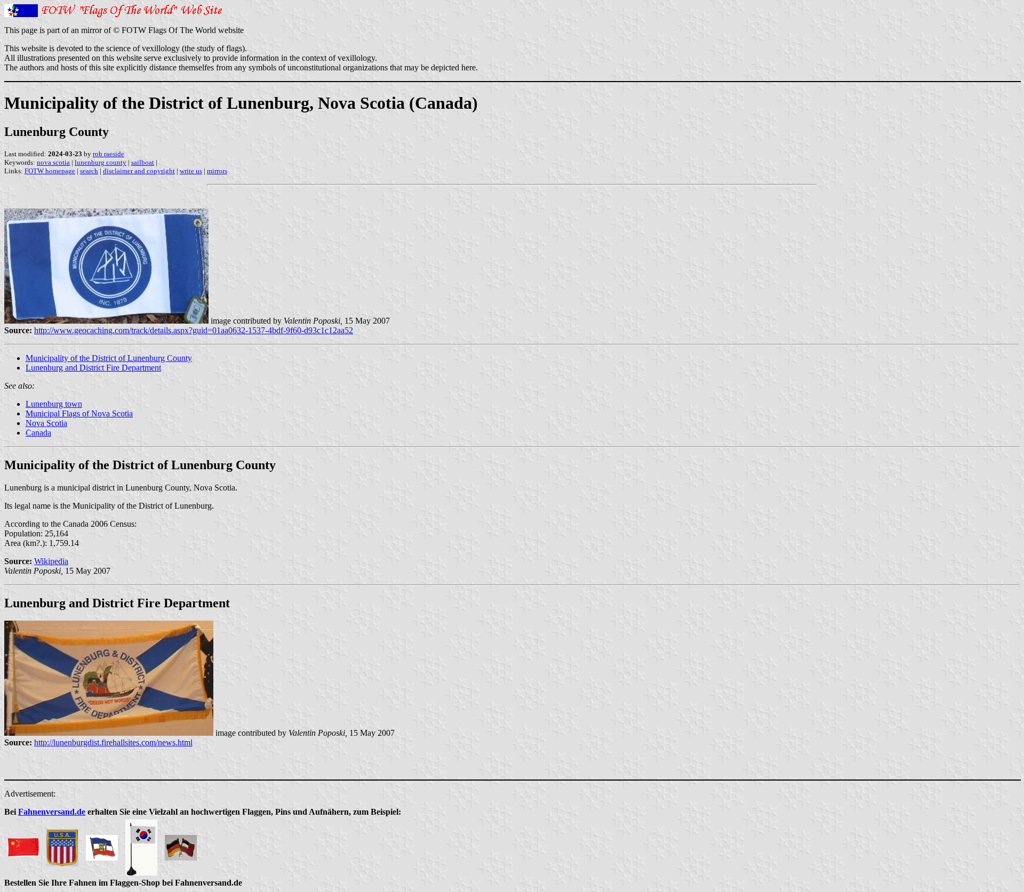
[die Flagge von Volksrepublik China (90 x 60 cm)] (23, 844)
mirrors (217, 171)
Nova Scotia (46, 423)
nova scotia (53, 162)
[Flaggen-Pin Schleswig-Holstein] (102, 844)
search (89, 171)
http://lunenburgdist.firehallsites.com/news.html (113, 742)
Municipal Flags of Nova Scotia (79, 413)
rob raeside (108, 154)
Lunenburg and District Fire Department (93, 367)
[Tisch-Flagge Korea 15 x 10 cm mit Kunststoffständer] (141, 844)
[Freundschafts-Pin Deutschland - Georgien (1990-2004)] (180, 844)
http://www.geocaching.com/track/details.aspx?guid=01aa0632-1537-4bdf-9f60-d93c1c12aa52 (193, 330)
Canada (38, 432)
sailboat (142, 162)
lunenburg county (100, 162)
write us (191, 171)
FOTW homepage (50, 171)
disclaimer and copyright (139, 171)
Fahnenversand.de (51, 811)
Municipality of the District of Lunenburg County (109, 358)
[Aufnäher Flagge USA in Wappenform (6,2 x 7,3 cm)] (62, 844)
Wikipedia (51, 561)
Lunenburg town (54, 403)
